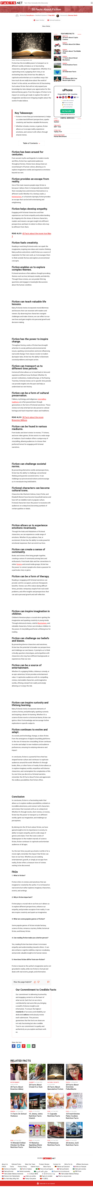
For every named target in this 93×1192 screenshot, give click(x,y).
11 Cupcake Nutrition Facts (53, 1115)
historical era (16, 197)
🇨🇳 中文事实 (44, 1178)
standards (20, 1012)
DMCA (4, 1166)
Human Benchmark (60, 136)
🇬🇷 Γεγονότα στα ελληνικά (60, 1171)
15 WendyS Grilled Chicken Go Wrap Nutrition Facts (17, 1145)
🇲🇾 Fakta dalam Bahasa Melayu (69, 1174)
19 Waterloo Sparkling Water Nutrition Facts (35, 1145)
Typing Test (58, 132)
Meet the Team (30, 1164)
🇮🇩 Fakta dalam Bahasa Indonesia (12, 1174)
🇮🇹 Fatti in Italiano (26, 1169)
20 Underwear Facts (69, 72)
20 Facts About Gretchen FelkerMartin (72, 1087)
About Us (5, 1164)
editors (26, 1015)
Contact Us (56, 1164)
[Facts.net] (11, 3)
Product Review (44, 1164)
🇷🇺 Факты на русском (63, 1176)
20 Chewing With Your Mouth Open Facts (69, 79)
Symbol (56, 122)
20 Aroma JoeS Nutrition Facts (72, 1144)
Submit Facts (35, 1166)
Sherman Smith (72, 15)
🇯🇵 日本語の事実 (32, 1174)
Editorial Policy (16, 1164)
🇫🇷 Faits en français (79, 1166)
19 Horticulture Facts (69, 65)
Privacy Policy (22, 1166)
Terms (12, 1166)
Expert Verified (40, 20)
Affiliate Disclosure (82, 1164)
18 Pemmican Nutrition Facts (53, 1144)
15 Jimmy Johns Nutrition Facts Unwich (36, 1116)
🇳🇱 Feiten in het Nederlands (11, 1176)
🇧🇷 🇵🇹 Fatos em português (44, 1169)
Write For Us (68, 1164)
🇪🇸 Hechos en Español (9, 1169)
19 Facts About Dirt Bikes (71, 44)
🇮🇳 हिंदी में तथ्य (77, 1171)
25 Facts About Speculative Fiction (55, 1088)
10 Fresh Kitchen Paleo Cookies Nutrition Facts (73, 1116)
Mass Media (46, 26)
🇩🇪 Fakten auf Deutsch (62, 1166)
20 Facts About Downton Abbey (16, 1088)
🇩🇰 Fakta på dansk (63, 1169)
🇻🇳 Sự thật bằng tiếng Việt (10, 1178)
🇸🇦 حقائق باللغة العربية (41, 1171)
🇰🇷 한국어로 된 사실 (48, 1174)
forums (19, 564)
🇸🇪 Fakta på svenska (79, 1169)
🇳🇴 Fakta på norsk (7, 1171)
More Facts (47, 1166)
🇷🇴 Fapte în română (46, 1176)
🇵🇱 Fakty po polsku (30, 1176)
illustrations (42, 623)
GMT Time (57, 127)
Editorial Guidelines (54, 20)
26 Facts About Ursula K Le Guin (35, 1086)
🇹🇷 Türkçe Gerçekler (29, 1178)
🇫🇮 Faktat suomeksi (23, 1171)
